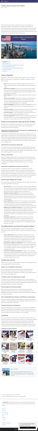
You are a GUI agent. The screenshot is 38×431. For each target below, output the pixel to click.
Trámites (4, 419)
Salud (3, 415)
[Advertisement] (19, 17)
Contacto (3, 424)
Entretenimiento (5, 414)
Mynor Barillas (14, 369)
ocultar (9, 61)
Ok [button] (27, 427)
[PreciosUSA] (5, 1)
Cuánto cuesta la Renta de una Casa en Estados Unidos (14, 396)
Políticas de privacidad (6, 423)
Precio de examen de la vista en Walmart (11, 394)
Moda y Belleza (5, 412)
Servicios (3, 408)
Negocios (4, 417)
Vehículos (4, 410)
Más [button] (29, 425)
